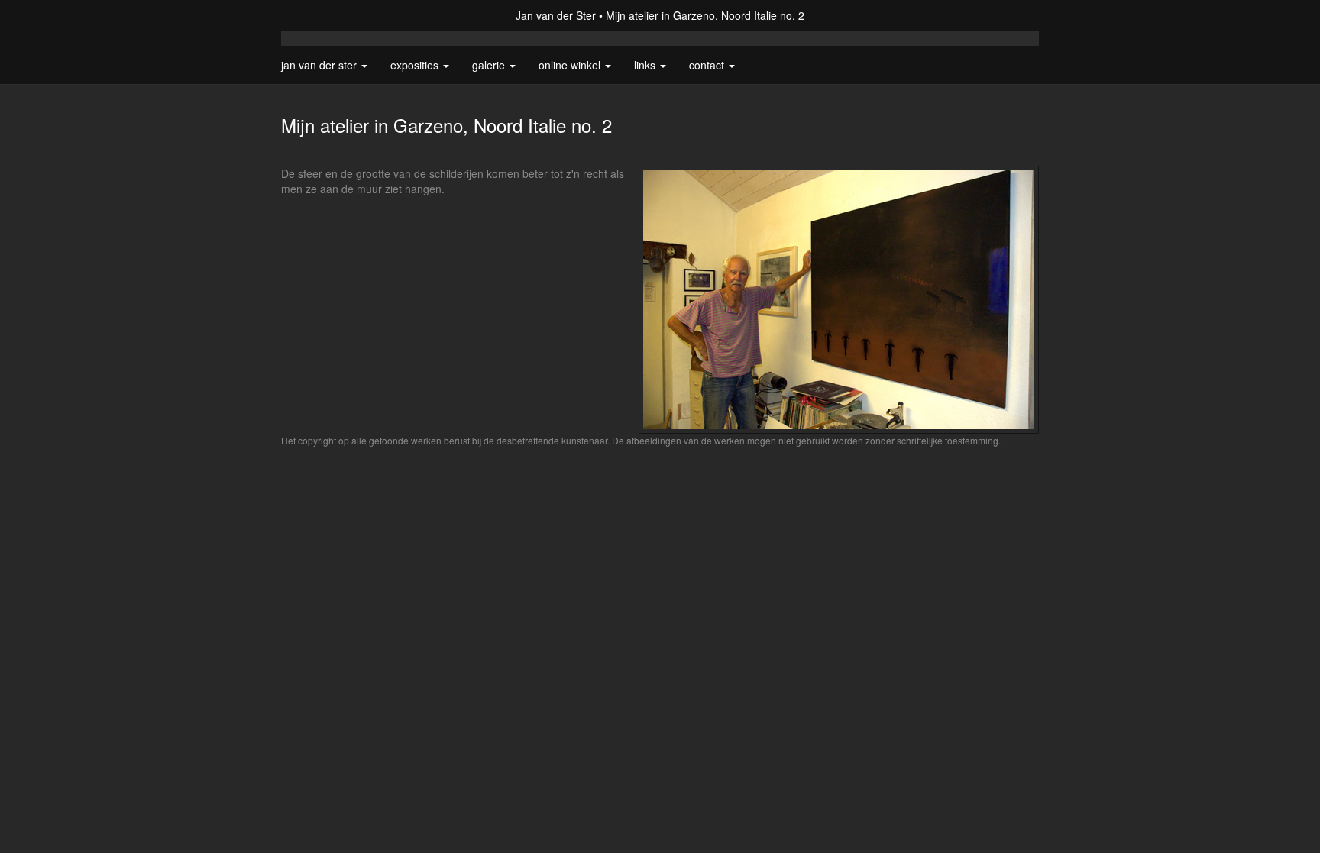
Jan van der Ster (556, 15)
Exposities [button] (416, 65)
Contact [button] (708, 65)
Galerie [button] (490, 65)
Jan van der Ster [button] (320, 65)
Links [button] (646, 65)
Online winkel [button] (571, 65)
